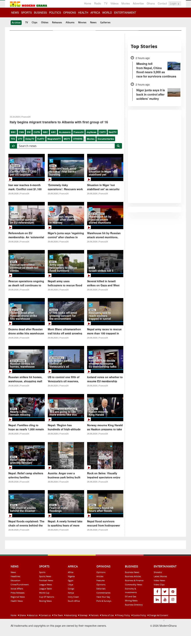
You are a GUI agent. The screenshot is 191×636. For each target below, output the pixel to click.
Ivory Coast (73, 596)
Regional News (18, 596)
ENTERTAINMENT (125, 12)
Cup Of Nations (46, 596)
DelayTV (29, 138)
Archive (16, 22)
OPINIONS (69, 12)
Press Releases (17, 592)
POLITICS (55, 12)
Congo (71, 588)
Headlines (15, 576)
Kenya (71, 592)
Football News (46, 580)
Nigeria (71, 576)
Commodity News (133, 584)
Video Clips (159, 584)
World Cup (44, 592)
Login (173, 3)
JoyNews (91, 132)
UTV (20, 138)
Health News (17, 600)
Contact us (45, 615)
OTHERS (77, 138)
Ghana (151, 3)
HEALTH (83, 12)
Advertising (71, 615)
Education (15, 580)
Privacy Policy (123, 615)
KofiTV (40, 138)
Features (100, 580)
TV (105, 3)
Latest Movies (160, 576)
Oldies (44, 22)
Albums (70, 22)
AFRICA (95, 12)
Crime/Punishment (20, 584)
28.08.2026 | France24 (18, 434)
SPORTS (26, 12)
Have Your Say (103, 596)
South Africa (74, 600)
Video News (159, 580)
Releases (57, 22)
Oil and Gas (130, 596)
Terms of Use (107, 615)
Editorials (100, 588)
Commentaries (103, 592)
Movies (125, 3)
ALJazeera (65, 132)
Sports (42, 572)
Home (87, 3)
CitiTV (102, 132)
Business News (132, 572)
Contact (162, 3)
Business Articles (133, 576)
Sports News (45, 576)
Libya (70, 584)
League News (45, 584)
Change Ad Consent (158, 615)
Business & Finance (134, 580)
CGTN (37, 132)
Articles (99, 576)
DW (29, 132)
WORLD (107, 12)
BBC (13, 132)
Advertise (138, 3)
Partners (94, 615)
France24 (78, 132)
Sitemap (83, 615)
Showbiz (158, 572)
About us (32, 615)
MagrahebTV (54, 138)
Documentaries (106, 138)
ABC (53, 132)
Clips (34, 22)
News (93, 22)
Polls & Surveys (103, 600)
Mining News (131, 600)
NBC (45, 132)
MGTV (67, 138)
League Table (45, 588)
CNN (21, 132)
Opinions (100, 572)
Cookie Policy (139, 615)
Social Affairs (17, 588)
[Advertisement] (94, 626)
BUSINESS (40, 12)
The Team (58, 615)
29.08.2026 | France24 (18, 193)
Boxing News (45, 600)
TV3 (13, 138)
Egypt (70, 580)
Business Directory (134, 604)
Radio (97, 3)
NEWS (15, 12)
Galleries (105, 22)
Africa (70, 572)
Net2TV (113, 132)
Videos (114, 3)
